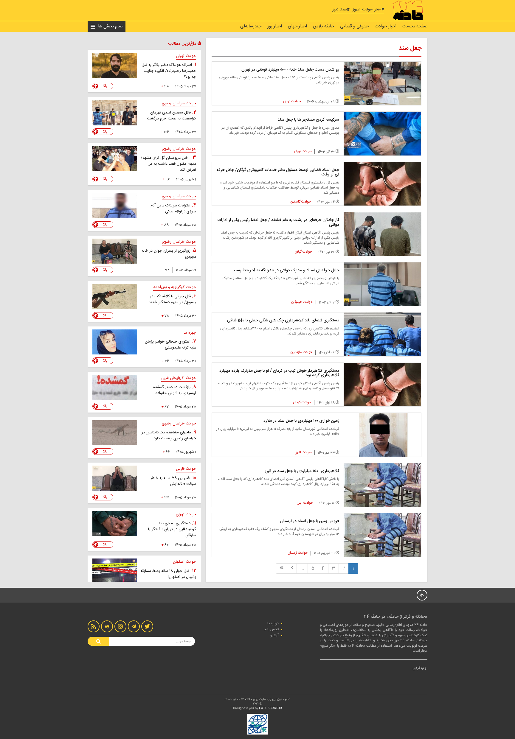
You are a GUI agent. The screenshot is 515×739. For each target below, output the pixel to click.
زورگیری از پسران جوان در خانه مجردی (169, 254)
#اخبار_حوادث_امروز (368, 10)
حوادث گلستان (300, 202)
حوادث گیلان (303, 252)
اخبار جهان (297, 26)
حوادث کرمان (302, 402)
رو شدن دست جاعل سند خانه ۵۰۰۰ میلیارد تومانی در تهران (290, 69)
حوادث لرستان (298, 553)
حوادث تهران (292, 101)
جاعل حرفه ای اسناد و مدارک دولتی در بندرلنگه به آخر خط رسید (286, 270)
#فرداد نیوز (341, 10)
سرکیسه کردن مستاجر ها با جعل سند (308, 119)
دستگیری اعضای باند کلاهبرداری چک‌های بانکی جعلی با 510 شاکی (283, 320)
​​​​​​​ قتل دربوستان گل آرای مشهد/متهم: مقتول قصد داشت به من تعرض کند (168, 164)
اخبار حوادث (385, 26)
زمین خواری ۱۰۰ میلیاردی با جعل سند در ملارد (301, 420)
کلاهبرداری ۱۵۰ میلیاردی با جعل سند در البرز (302, 471)
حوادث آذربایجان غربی (178, 378)
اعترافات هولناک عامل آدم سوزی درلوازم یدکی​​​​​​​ (173, 208)
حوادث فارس (186, 469)
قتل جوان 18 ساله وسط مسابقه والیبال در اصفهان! (168, 574)
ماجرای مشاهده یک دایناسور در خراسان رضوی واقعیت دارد (169, 435)
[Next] (292, 568)
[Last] (281, 568)
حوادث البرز (303, 452)
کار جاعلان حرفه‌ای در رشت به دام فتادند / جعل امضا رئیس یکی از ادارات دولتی (278, 222)
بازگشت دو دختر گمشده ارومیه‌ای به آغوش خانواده (174, 390)
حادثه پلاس (323, 26)
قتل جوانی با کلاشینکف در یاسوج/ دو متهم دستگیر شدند (172, 299)
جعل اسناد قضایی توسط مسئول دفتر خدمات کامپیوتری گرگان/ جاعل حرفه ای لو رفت (277, 172)
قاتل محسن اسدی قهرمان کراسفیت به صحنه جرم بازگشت (171, 115)
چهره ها (190, 332)
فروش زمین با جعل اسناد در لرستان (309, 521)
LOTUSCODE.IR (270, 708)
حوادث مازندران (301, 352)
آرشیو (274, 635)
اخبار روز (274, 26)
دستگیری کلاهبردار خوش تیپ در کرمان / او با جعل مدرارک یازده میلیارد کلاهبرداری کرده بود (279, 373)
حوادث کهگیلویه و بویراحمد (174, 287)
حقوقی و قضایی (354, 26)
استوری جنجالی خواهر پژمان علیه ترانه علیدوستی (170, 344)
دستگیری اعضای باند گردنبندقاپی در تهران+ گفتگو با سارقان (172, 529)
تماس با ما (271, 629)
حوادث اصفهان (184, 561)
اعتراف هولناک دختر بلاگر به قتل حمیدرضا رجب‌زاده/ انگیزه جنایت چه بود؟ (169, 71)
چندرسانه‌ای (250, 26)
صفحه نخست (414, 26)
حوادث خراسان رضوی (179, 103)
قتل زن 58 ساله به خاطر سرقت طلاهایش (173, 481)
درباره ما (273, 623)
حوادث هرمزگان (302, 302)
